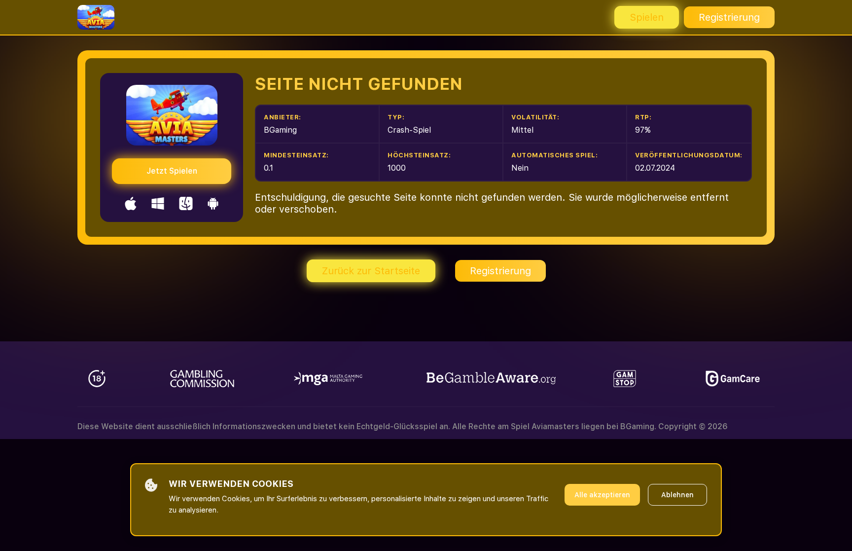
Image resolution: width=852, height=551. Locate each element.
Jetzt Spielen (171, 171)
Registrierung (729, 17)
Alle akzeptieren (602, 495)
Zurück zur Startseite (371, 271)
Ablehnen (677, 495)
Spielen (647, 17)
